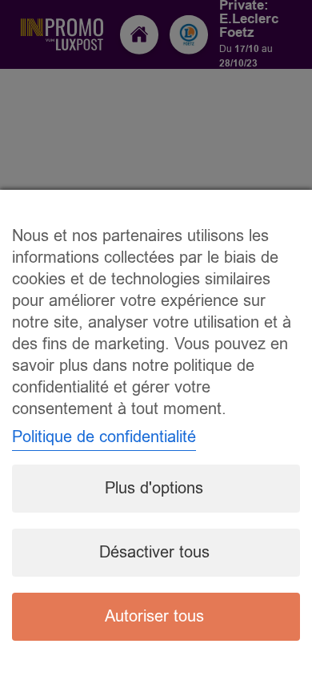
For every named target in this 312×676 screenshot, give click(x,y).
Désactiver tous (154, 552)
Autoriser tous (154, 616)
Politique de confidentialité (104, 437)
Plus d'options (154, 488)
